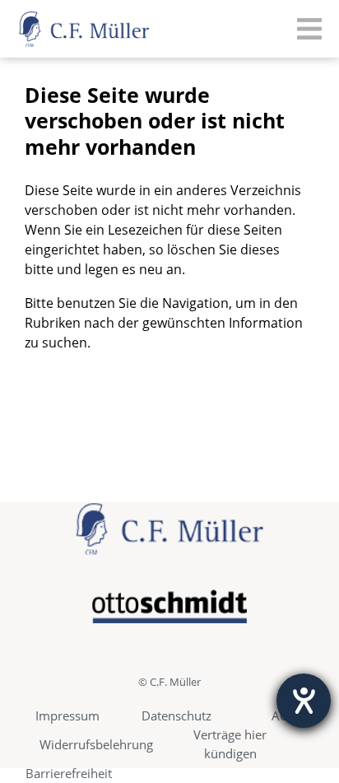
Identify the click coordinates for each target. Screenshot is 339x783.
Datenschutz (176, 715)
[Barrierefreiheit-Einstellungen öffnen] (303, 700)
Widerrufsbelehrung (96, 744)
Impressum (67, 715)
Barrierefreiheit (69, 773)
